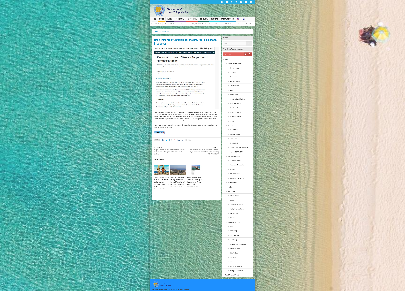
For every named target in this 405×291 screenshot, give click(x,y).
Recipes (232, 200)
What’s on (230, 126)
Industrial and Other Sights (237, 178)
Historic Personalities (235, 104)
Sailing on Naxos (234, 235)
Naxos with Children (235, 249)
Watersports (233, 226)
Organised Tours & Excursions (238, 244)
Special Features (227, 19)
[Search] (249, 43)
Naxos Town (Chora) (235, 108)
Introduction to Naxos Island (235, 64)
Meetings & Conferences (236, 271)
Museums (232, 169)
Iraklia (169, 19)
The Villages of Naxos (235, 112)
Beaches (230, 187)
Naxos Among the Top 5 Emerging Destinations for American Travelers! (205, 23)
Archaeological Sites (235, 161)
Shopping (232, 121)
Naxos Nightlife (234, 213)
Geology (232, 90)
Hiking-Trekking (234, 253)
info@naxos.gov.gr (184, 290)
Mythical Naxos (234, 95)
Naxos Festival (234, 143)
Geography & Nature (235, 81)
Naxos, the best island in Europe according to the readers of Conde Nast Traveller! (194, 180)
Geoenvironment (234, 77)
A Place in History (234, 86)
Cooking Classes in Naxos (237, 209)
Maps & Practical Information (232, 275)
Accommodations (232, 183)
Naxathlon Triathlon (235, 134)
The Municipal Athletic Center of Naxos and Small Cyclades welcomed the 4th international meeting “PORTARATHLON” (204, 151)
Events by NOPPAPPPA (236, 152)
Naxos (161, 19)
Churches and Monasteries (237, 165)
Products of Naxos (234, 196)
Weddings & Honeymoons (236, 266)
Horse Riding (233, 231)
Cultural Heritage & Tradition (237, 99)
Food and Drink (232, 191)
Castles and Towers (235, 174)
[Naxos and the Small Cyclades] (171, 10)
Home (156, 32)
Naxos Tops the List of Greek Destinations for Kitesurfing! (246, 23)
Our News (214, 19)
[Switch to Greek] (243, 19)
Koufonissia (192, 19)
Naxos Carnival (234, 130)
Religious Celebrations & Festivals (239, 148)
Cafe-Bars (232, 218)
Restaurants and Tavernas (236, 205)
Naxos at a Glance (234, 68)
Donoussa (204, 19)
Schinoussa (180, 19)
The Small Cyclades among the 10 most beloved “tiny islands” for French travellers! (177, 180)
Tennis (231, 262)
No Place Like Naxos (235, 117)
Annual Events (233, 139)
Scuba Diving (233, 240)
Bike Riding (233, 257)
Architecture (233, 72)
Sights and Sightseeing (234, 156)
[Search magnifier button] (250, 54)
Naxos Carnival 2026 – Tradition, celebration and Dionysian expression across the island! (161, 182)
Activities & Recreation (234, 222)
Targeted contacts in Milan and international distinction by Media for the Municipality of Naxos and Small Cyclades (169, 151)
